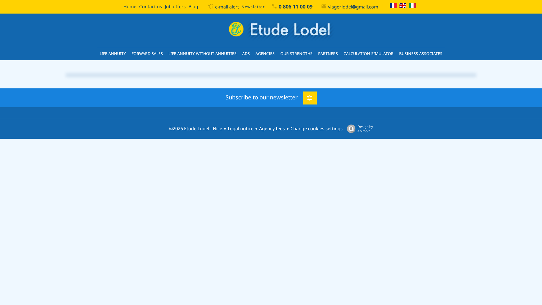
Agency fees (272, 128)
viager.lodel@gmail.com (353, 7)
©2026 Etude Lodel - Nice (195, 128)
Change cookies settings (316, 128)
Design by (365, 128)
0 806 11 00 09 (295, 6)
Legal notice (240, 128)
